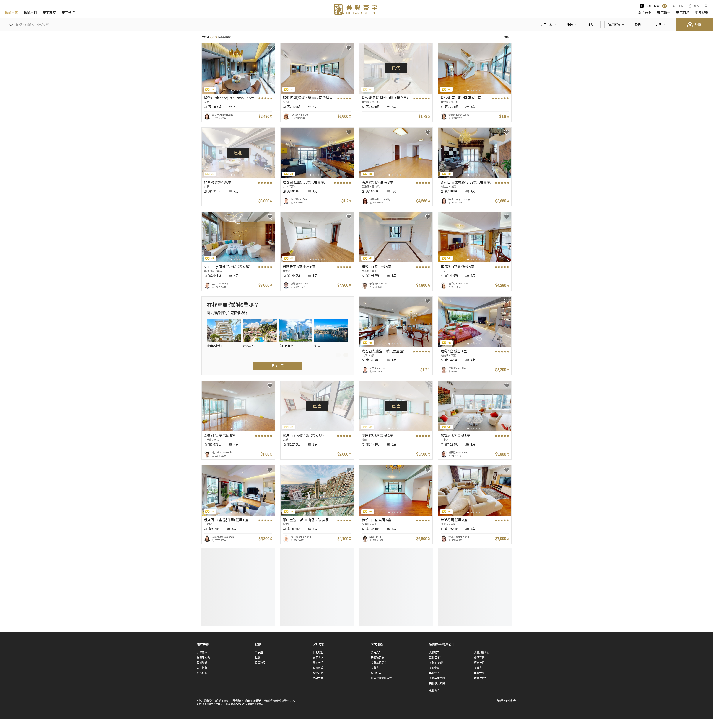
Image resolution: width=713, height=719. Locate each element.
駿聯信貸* (480, 678)
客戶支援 (319, 644)
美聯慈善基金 (379, 662)
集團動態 (202, 662)
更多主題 (278, 366)
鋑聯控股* (435, 657)
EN (681, 6)
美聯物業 (434, 652)
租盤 (257, 657)
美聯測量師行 (482, 652)
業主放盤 (645, 13)
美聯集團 (202, 652)
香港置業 (479, 657)
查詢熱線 (318, 667)
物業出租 (30, 13)
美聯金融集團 (437, 678)
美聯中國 (434, 667)
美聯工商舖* (436, 662)
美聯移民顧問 (437, 683)
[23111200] (664, 6)
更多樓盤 (701, 13)
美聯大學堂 (480, 672)
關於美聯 (203, 644)
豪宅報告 (663, 13)
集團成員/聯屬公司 (441, 644)
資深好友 (376, 672)
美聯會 (478, 667)
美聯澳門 (434, 672)
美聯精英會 (377, 657)
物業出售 (11, 13)
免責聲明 (501, 700)
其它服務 (377, 644)
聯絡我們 (318, 672)
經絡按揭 (479, 662)
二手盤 (259, 652)
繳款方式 (318, 678)
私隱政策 (511, 700)
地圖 (698, 25)
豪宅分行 (68, 13)
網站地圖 (202, 672)
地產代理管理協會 (381, 678)
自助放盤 (318, 652)
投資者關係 (203, 657)
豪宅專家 (49, 13)
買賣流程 (260, 662)
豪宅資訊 (682, 13)
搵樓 (258, 644)
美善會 (375, 667)
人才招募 (202, 667)
